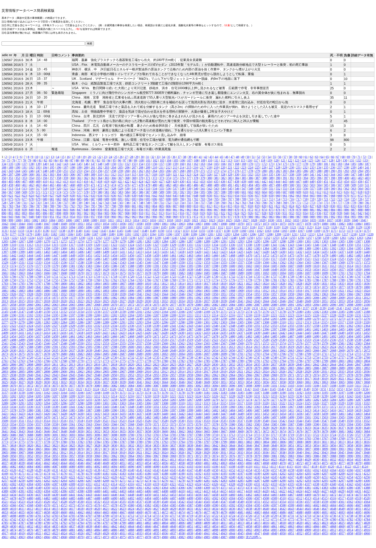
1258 (318, 237)
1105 (164, 227)
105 (175, 160)
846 (72, 209)
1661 (5, 273)
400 (346, 178)
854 (127, 209)
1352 (366, 245)
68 (343, 157)
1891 (89, 290)
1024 (220, 220)
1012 (119, 220)
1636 (165, 269)
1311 (21, 245)
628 (58, 195)
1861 (207, 287)
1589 (139, 266)
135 (10, 164)
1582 (80, 266)
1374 (181, 248)
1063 (181, 223)
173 (271, 164)
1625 (72, 269)
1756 (64, 280)
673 (367, 195)
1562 (282, 262)
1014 (136, 220)
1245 (208, 237)
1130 (367, 227)
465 (52, 185)
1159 (235, 230)
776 (333, 202)
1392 (333, 248)
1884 (30, 290)
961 (120, 216)
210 (154, 167)
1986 (148, 297)
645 (175, 195)
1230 (82, 237)
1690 (249, 273)
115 (243, 160)
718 (305, 199)
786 (31, 206)
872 (250, 209)
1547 (156, 262)
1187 (95, 234)
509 (353, 185)
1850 (114, 287)
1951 (224, 294)
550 (264, 188)
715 (284, 199)
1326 (148, 245)
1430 (282, 252)
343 (326, 174)
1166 (292, 230)
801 (134, 206)
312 (113, 174)
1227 (56, 237)
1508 (198, 259)
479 (148, 185)
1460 (165, 255)
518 (45, 188)
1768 (165, 280)
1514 (249, 259)
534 (154, 188)
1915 (291, 290)
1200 (202, 234)
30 (142, 157)
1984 (131, 297)
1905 (207, 290)
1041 (363, 220)
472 (100, 185)
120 (276, 160)
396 (319, 178)
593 (189, 192)
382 (223, 178)
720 (319, 199)
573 (52, 192)
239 (353, 167)
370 (141, 178)
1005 (60, 220)
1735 (257, 276)
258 (113, 171)
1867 (257, 287)
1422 (215, 252)
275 (230, 171)
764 (250, 202)
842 (45, 209)
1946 (181, 294)
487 (202, 185)
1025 (229, 220)
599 (230, 192)
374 (168, 178)
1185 (79, 234)
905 (106, 213)
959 (106, 216)
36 (173, 157)
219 (216, 167)
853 (120, 209)
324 (195, 174)
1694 (282, 273)
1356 (30, 248)
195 (52, 167)
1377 (207, 248)
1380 (232, 248)
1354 (13, 248)
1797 (38, 283)
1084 (358, 223)
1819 (223, 283)
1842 (47, 287)
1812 (164, 283)
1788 (333, 280)
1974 (47, 297)
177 (298, 164)
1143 (103, 230)
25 (115, 157)
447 (298, 181)
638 (127, 195)
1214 (320, 234)
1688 (232, 273)
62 (311, 157)
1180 (37, 234)
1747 (358, 276)
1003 (44, 220)
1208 (269, 234)
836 (4, 209)
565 (367, 188)
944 (4, 216)
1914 (282, 290)
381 (216, 178)
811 (202, 206)
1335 (223, 245)
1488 (30, 259)
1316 (63, 245)
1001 (27, 220)
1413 (139, 252)
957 (93, 216)
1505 (173, 259)
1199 (194, 234)
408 (31, 181)
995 (353, 216)
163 (202, 164)
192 (31, 167)
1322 (114, 245)
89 (82, 160)
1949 (207, 294)
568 (17, 192)
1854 (148, 287)
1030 (271, 220)
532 (141, 188)
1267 (21, 241)
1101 (131, 227)
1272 (64, 241)
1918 (316, 290)
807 (175, 206)
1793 (5, 283)
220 (223, 167)
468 (72, 185)
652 (223, 195)
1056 (122, 223)
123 (297, 160)
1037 (330, 220)
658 (264, 195)
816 (236, 206)
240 (360, 167)
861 (175, 209)
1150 (161, 230)
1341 (274, 245)
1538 (80, 262)
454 (346, 181)
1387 (291, 248)
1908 (232, 290)
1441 (5, 255)
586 (141, 192)
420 (113, 181)
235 (326, 167)
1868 (266, 287)
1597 (207, 266)
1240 (166, 237)
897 (52, 213)
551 (271, 188)
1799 (55, 283)
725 (353, 199)
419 (106, 181)
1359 (55, 248)
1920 (333, 290)
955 (79, 216)
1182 (54, 234)
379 (202, 178)
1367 (122, 248)
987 (298, 216)
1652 (299, 269)
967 (161, 216)
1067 (215, 223)
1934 (80, 294)
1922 (350, 290)
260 (127, 171)
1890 (80, 290)
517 (38, 188)
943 (367, 213)
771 (298, 202)
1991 (190, 297)
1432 (299, 252)
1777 (240, 280)
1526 (350, 259)
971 (189, 216)
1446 (47, 255)
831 (339, 206)
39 (189, 157)
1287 (190, 241)
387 (257, 178)
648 (195, 195)
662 (291, 195)
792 (72, 206)
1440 (366, 252)
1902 (181, 290)
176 (291, 164)
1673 (106, 273)
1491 (55, 259)
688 (100, 199)
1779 (257, 280)
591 (175, 192)
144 (72, 164)
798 (113, 206)
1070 (240, 223)
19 (84, 157)
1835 (358, 283)
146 (86, 164)
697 (161, 199)
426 (154, 181)
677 (24, 199)
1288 (198, 241)
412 (58, 181)
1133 (21, 230)
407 (24, 181)
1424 (232, 252)
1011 (111, 220)
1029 (262, 220)
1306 (350, 241)
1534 (47, 262)
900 (72, 213)
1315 (55, 245)
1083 (350, 223)
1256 (301, 237)
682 (58, 199)
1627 (89, 269)
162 (195, 164)
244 (17, 171)
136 (17, 164)
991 (326, 216)
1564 (299, 262)
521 (65, 188)
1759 (89, 280)
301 (38, 174)
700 (182, 199)
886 (346, 209)
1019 (178, 220)
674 (4, 199)
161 (189, 164)
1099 (114, 227)
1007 (77, 220)
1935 (89, 294)
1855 (156, 287)
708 (237, 199)
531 (134, 188)
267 (175, 171)
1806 (114, 283)
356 (45, 178)
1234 (115, 237)
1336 (232, 245)
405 (10, 181)
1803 (89, 283)
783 (10, 206)
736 (58, 202)
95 (114, 160)
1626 (80, 269)
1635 (156, 269)
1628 (97, 269)
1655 (325, 269)
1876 (333, 287)
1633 (139, 269)
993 (339, 216)
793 (79, 206)
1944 (165, 294)
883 (326, 209)
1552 (198, 262)
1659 (358, 269)
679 (38, 199)
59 (295, 157)
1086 (5, 227)
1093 (64, 227)
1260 (334, 237)
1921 (341, 290)
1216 (337, 234)
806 (168, 206)
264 (154, 171)
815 (230, 206)
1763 (122, 280)
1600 (232, 266)
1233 (107, 237)
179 (312, 164)
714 (278, 199)
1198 (186, 234)
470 (86, 185)
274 (223, 171)
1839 (21, 287)
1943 (156, 294)
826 (305, 206)
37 (179, 157)
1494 (80, 259)
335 (271, 174)
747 (134, 202)
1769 (173, 280)
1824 (265, 283)
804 (154, 206)
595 (202, 192)
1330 (181, 245)
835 (367, 206)
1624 (64, 269)
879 (298, 209)
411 (52, 181)
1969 (5, 297)
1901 (173, 290)
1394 (350, 248)
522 (72, 188)
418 (99, 181)
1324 (131, 245)
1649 (274, 269)
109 (203, 160)
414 (72, 181)
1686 (215, 273)
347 (353, 174)
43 (210, 157)
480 (154, 185)
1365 (106, 248)
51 (253, 157)
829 (326, 206)
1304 (333, 241)
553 (285, 188)
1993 (207, 297)
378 (195, 178)
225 (257, 167)
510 (360, 185)
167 (230, 164)
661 (285, 195)
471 (93, 185)
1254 (284, 237)
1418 (181, 252)
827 (312, 206)
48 (237, 157)
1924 (366, 290)
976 (223, 216)
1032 (288, 220)
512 (4, 188)
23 (105, 157)
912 (154, 213)
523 (79, 188)
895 (38, 213)
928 (264, 213)
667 (326, 195)
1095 (80, 227)
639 (134, 195)
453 (339, 181)
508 (346, 185)
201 (93, 167)
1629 (106, 269)
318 (154, 174)
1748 (366, 276)
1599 (224, 266)
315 (134, 174)
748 (141, 202)
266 (168, 171)
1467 (224, 255)
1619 (21, 269)
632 (86, 195)
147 (93, 164)
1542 (114, 262)
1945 (173, 294)
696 (154, 199)
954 (72, 216)
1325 (139, 245)
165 (216, 164)
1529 (5, 262)
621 (10, 195)
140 (45, 164)
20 (89, 157)
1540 (97, 262)
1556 (232, 262)
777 (339, 202)
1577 (38, 266)
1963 (325, 294)
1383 (257, 248)
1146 (128, 230)
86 (66, 160)
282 (278, 171)
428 (168, 181)
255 (93, 171)
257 (106, 171)
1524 (333, 259)
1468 (232, 255)
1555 (224, 262)
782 (4, 206)
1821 (240, 283)
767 (271, 202)
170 (250, 164)
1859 (190, 287)
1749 (5, 280)
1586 (114, 266)
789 (52, 206)
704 (209, 199)
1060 (156, 223)
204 (113, 167)
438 (236, 181)
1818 (215, 283)
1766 (148, 280)
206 (127, 167)
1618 (13, 269)
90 (87, 160)
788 (45, 206)
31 (147, 157)
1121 (293, 227)
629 (65, 195)
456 (360, 181)
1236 (132, 237)
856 (141, 209)
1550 (181, 262)
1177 (13, 234)
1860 (198, 287)
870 (237, 209)
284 (291, 171)
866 (209, 209)
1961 (308, 294)
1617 (5, 269)
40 (195, 157)
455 (353, 181)
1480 (333, 255)
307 (79, 174)
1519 (291, 259)
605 (271, 192)
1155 (202, 230)
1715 (89, 276)
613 (326, 192)
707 (230, 199)
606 (278, 192)
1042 (5, 223)
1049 (64, 223)
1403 (55, 252)
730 (17, 202)
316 (140, 174)
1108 (188, 227)
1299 (291, 241)
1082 (341, 223)
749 (148, 202)
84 (56, 160)
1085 (367, 223)
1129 (359, 227)
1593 (173, 266)
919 (202, 213)
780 (360, 202)
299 (24, 174)
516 (31, 188)
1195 (161, 234)
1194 (153, 234)
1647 (257, 269)
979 (243, 216)
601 (243, 192)
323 (188, 174)
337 (284, 174)
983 (271, 216)
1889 (72, 290)
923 (230, 213)
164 (209, 164)
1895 (122, 290)
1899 (156, 290)
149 (106, 164)
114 (236, 160)
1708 (30, 276)
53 (263, 157)
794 (86, 206)
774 (319, 202)
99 (135, 160)
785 (24, 206)
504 (319, 185)
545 (230, 188)
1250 (250, 237)
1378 (215, 248)
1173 (350, 230)
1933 (72, 294)
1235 (124, 237)
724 (346, 199)
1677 (139, 273)
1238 (149, 237)
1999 (257, 297)
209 (148, 167)
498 (278, 185)
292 (346, 171)
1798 (47, 283)
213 (175, 167)
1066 (207, 223)
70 (353, 157)
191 (24, 167)
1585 (106, 266)
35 (168, 157)
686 (86, 199)
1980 (97, 297)
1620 (30, 269)
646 (182, 195)
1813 (173, 283)
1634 (148, 269)
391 (285, 178)
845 (65, 209)
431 (188, 181)
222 (236, 167)
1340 (265, 245)
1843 (55, 287)
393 (298, 178)
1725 (173, 276)
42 (205, 157)
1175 (366, 230)
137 (24, 164)
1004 (52, 220)
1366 (114, 248)
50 (247, 157)
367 (120, 178)
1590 (148, 266)
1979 (89, 297)
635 (106, 195)
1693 (274, 273)
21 (94, 157)
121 (283, 160)
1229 (73, 237)
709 (243, 199)
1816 (198, 283)
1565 (308, 262)
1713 (72, 276)
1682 (181, 273)
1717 (105, 276)
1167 (301, 230)
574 (58, 192)
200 (86, 167)
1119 (277, 227)
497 (271, 185)
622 (17, 195)
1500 (131, 259)
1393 (341, 248)
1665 (38, 273)
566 (4, 192)
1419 (190, 252)
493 (243, 185)
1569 (341, 262)
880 (305, 209)
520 (58, 188)
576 (72, 192)
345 (339, 174)
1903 (190, 290)
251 (65, 171)
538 (182, 188)
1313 (38, 245)
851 (106, 209)
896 (45, 213)
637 (120, 195)
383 (230, 178)
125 (310, 160)
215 (188, 167)
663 (298, 195)
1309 (5, 245)
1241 (174, 237)
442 (264, 181)
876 (278, 209)
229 (284, 167)
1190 (120, 234)
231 (298, 167)
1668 (64, 273)
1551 (190, 262)
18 (78, 157)
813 (216, 206)
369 (134, 178)
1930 (47, 294)
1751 (21, 280)
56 (279, 157)
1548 (165, 262)
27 (126, 157)
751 (161, 202)
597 (216, 192)
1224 (31, 237)
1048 (55, 223)
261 (134, 171)
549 (257, 188)
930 (278, 213)
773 (312, 202)
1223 (23, 237)
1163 (268, 230)
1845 (72, 287)
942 (360, 213)
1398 (13, 252)
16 (68, 157)
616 (346, 192)
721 (326, 199)
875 (271, 209)
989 (312, 216)
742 (100, 202)
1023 (212, 220)
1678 (148, 273)
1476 (299, 255)
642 (154, 195)
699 (175, 199)
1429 (274, 252)
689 (106, 199)
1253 (275, 237)
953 (65, 216)
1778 (249, 280)
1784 (299, 280)
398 (333, 178)
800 (127, 206)
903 (93, 213)
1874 (316, 287)
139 (38, 164)
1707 (21, 276)
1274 (80, 241)
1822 (249, 283)
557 (312, 188)
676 (17, 199)
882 (319, 209)
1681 (173, 273)
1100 (122, 227)
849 (93, 209)
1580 (64, 266)
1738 (282, 276)
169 (243, 164)
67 (337, 157)
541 (202, 188)
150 (113, 164)
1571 (358, 262)
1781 (274, 280)
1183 (62, 234)
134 (4, 164)
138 (31, 164)
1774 (215, 280)
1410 (114, 252)
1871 (291, 287)
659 (271, 195)
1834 (350, 283)
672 (360, 195)
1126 (334, 227)
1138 (62, 230)
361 (79, 178)
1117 (261, 227)
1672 (97, 273)
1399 (21, 252)
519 (52, 188)
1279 (122, 241)
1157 (218, 230)
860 (168, 209)
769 (285, 202)
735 (52, 202)
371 (148, 178)
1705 (5, 276)
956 (86, 216)
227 (271, 167)
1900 (165, 290)
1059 (148, 223)
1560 (266, 262)
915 (175, 213)
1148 (144, 230)
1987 (156, 297)
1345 (308, 245)
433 (202, 181)
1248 (233, 237)
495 (257, 185)
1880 (367, 287)
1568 (333, 262)
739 (79, 202)
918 (195, 213)
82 (45, 160)
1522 (316, 259)
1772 (198, 280)
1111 (212, 227)
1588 (131, 266)
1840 (30, 287)
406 (17, 181)
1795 (21, 283)
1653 (308, 269)
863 (189, 209)
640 (141, 195)
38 (184, 157)
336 (278, 174)
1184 (70, 234)
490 (223, 185)
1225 (40, 237)
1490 (47, 259)
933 (298, 213)
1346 (316, 245)
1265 (5, 241)
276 (237, 171)
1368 (131, 248)
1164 (276, 230)
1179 (29, 234)
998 (4, 220)
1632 (131, 269)
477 (134, 185)
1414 (148, 252)
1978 (80, 297)
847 (79, 209)
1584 (97, 266)
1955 (257, 294)
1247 (225, 237)
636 (113, 195)
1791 (358, 280)
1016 (153, 220)
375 (175, 178)
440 (250, 181)
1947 (190, 294)
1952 (232, 294)
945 (10, 216)
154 (141, 164)
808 (182, 206)
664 (305, 195)
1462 (181, 255)
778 (346, 202)
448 (305, 181)
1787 (325, 280)
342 (319, 174)
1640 (198, 269)
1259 (326, 237)
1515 (257, 259)
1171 (334, 230)
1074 (274, 223)
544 (223, 188)
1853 (139, 287)
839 (24, 209)
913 (161, 213)
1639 (190, 269)
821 (271, 206)
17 (73, 157)
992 (333, 216)
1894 (114, 290)
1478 (316, 255)
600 (237, 192)
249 (52, 171)
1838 (13, 287)
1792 (367, 280)
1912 (265, 290)
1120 (285, 227)
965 (148, 216)
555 (298, 188)
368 (127, 178)
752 (168, 202)
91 (93, 160)
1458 (148, 255)
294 (360, 171)
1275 (89, 241)
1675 (122, 273)
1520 (299, 259)
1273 (72, 241)
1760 (97, 280)
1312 (30, 245)
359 (65, 178)
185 (353, 164)
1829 (308, 283)
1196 (169, 234)
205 (120, 167)
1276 (97, 241)
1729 (206, 276)
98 (130, 160)
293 (353, 171)
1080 (325, 223)
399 (339, 178)
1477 (308, 255)
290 (333, 171)
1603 (257, 266)
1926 (13, 294)
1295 (257, 241)
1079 (316, 223)
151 (120, 164)
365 (106, 178)
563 (353, 188)
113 (229, 160)
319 (161, 174)
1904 (198, 290)
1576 (30, 266)
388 (264, 178)
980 (250, 216)
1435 (324, 252)
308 (86, 174)
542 (209, 188)
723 (339, 199)
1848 (97, 287)
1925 (5, 294)
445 (284, 181)
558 (319, 188)
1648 (266, 269)
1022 (203, 220)
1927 (21, 294)
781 (367, 202)
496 (264, 185)
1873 (308, 287)
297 (10, 174)
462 (31, 185)
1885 (38, 290)
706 (223, 199)
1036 (321, 220)
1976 (64, 297)
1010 (102, 220)
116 (249, 160)
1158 (227, 230)
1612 (333, 266)
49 (242, 157)
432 (195, 181)
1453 (106, 255)
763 (243, 202)
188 (4, 167)
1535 (55, 262)
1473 (274, 255)
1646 (249, 269)
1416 (164, 252)
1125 (326, 227)
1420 (198, 252)
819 (257, 206)
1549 (173, 262)
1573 (5, 266)
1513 (240, 259)
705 (216, 199)
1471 (257, 255)
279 (257, 171)
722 (332, 199)
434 (209, 181)
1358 (47, 248)
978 (237, 216)
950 (45, 216)
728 (4, 202)
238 (346, 167)
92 (98, 160)
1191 (128, 234)
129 (338, 160)
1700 (333, 273)
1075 (282, 223)
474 (113, 185)
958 (100, 216)
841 (38, 209)
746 (127, 202)
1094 (72, 227)
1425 (240, 252)
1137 (54, 230)
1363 (89, 248)
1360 (64, 248)
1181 (46, 234)
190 (17, 167)
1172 (342, 230)
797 (106, 206)
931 (284, 213)
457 (367, 181)
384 (237, 178)
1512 (232, 259)
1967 (358, 294)
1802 (80, 283)
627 (52, 195)
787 (38, 206)
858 (154, 209)
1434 (316, 252)
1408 (97, 252)
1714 (80, 276)
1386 (282, 248)
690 (113, 199)
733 (38, 202)
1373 (173, 248)
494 (250, 185)
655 (243, 195)
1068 (224, 223)
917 (188, 213)
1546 (148, 262)
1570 (350, 262)
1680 (165, 273)
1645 (240, 269)
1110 (205, 227)
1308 (367, 241)
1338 (249, 245)
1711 (55, 276)
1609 (308, 266)
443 (271, 181)
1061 (165, 223)
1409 (106, 252)
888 (360, 209)
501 (298, 185)
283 (285, 171)
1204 (236, 234)
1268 (30, 241)
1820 (232, 283)
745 (120, 202)
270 (195, 171)
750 (154, 202)
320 (168, 174)
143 (65, 164)
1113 (228, 227)
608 (291, 192)
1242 (183, 237)
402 (360, 178)
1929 (38, 294)
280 (264, 171)
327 (216, 174)
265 (161, 171)
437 (230, 181)
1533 (38, 262)
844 (58, 209)
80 (34, 160)
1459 (156, 255)
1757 (72, 280)
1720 (131, 276)
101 (148, 160)
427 (161, 181)
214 (182, 167)
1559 (257, 262)
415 (79, 181)
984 (278, 216)
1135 (37, 230)
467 (65, 185)
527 (106, 188)
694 (141, 199)
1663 (21, 273)
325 (202, 174)
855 (134, 209)
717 (298, 199)
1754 (47, 280)
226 (264, 167)
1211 (295, 234)
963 (134, 216)
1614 (350, 266)
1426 (249, 252)
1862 (215, 287)
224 (250, 167)
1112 (220, 227)
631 (79, 195)
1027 (245, 220)
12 (47, 157)
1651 (291, 269)
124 (303, 160)
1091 (47, 227)
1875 (325, 287)
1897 (139, 290)
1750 (13, 280)
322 (182, 174)
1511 (224, 259)
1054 (106, 223)
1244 (200, 237)
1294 (249, 241)
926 (250, 213)
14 (57, 157)
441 (257, 181)
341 (312, 174)
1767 (156, 280)
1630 (114, 269)
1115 (245, 227)
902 (86, 213)
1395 (358, 248)
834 (360, 206)
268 (182, 171)
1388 (299, 248)
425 (147, 181)
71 (359, 157)
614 (332, 192)
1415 (156, 252)
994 (346, 216)
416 (86, 181)
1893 (106, 290)
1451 (89, 255)
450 (319, 181)
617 (353, 192)
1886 (47, 290)
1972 (30, 297)
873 (257, 209)
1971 (21, 297)
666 (319, 195)
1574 (13, 266)
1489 (38, 259)
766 (264, 202)
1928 (30, 294)
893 (24, 213)
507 (339, 185)
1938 (114, 294)
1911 (257, 290)
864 (195, 209)
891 (10, 213)
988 (305, 216)
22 (99, 157)
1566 (316, 262)
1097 (97, 227)
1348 (333, 245)
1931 (55, 294)
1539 (89, 262)
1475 (291, 255)
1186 (87, 234)
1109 (196, 227)
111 (216, 160)
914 (168, 213)
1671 (89, 273)
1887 (55, 290)
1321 (105, 245)
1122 (301, 227)
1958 (282, 294)
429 (175, 181)
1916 (299, 290)
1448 (64, 255)
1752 (30, 280)
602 (250, 192)
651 (216, 195)
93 (103, 160)
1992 (198, 297)
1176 (5, 234)
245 (24, 171)
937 (326, 213)
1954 (249, 294)
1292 (232, 241)
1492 (64, 259)
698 (168, 199)
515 (24, 188)
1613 (341, 266)
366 (113, 178)
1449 (72, 255)
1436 (333, 252)
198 (72, 167)
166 (223, 164)
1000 (18, 220)
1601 (240, 266)
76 (13, 160)
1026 (237, 220)
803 (148, 206)
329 (230, 174)
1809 (139, 283)
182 (333, 164)
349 (367, 174)
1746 (350, 276)
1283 (156, 241)
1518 (282, 259)
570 (31, 192)
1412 (131, 252)
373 (161, 178)
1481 (341, 255)
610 (305, 192)
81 (40, 160)
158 (168, 164)
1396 (367, 248)
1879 (358, 287)
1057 (131, 223)
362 (86, 178)
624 (31, 195)
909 (134, 213)
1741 (308, 276)
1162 (260, 230)
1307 (358, 241)
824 (291, 206)
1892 (97, 290)
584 (127, 192)
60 (300, 157)
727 (367, 199)
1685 (207, 273)
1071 (249, 223)
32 (152, 157)
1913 (274, 290)
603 (257, 192)
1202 (219, 234)
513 (10, 188)
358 (58, 178)
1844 (64, 287)
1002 (35, 220)
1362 (80, 248)
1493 (72, 259)
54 (269, 157)
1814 (181, 283)
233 (312, 167)
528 (113, 188)
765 (257, 202)
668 (333, 195)
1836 (366, 283)
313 (120, 174)
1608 (299, 266)
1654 (316, 269)
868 (223, 209)
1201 (210, 234)
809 (189, 206)
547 (243, 188)
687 (93, 199)
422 (127, 181)
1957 (274, 294)
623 (24, 195)
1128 (351, 227)
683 (65, 199)
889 (367, 209)
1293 (240, 241)
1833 (341, 283)
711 (257, 199)
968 (168, 216)
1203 (227, 234)
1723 (156, 276)
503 (312, 185)
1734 (249, 276)
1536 (64, 262)
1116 (253, 227)
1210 (286, 234)
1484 (367, 255)
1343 (291, 245)
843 (52, 209)
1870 (282, 287)
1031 (279, 220)
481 (161, 185)
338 (291, 174)
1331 (190, 245)
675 (10, 199)
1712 (63, 276)
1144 (111, 230)
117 (256, 160)
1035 (313, 220)
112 (223, 160)
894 (31, 213)
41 (200, 157)
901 (79, 213)
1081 (333, 223)
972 (195, 216)
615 (339, 192)
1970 (13, 297)
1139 (70, 230)
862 (182, 209)
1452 (97, 255)
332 (250, 174)
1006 (69, 220)
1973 (38, 297)
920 (209, 213)
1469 (240, 255)
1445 (38, 255)
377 (189, 178)
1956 (266, 294)
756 (195, 202)
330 (236, 174)
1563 (291, 262)
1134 (29, 230)
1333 (206, 245)
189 (10, 167)
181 (326, 164)
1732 (232, 276)
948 (31, 216)
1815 (190, 283)
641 (148, 195)
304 (58, 174)
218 (209, 167)
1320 (97, 245)
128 (331, 160)
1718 (114, 276)
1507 (190, 259)
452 (332, 181)
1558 (249, 262)
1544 (131, 262)
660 (278, 195)
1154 (194, 230)
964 (141, 216)
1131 (5, 230)
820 (264, 206)
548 (250, 188)
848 (86, 209)
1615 (358, 266)
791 (65, 206)
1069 (232, 223)
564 (360, 188)
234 (319, 167)
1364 (97, 248)
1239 (158, 237)
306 (72, 174)
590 (168, 192)
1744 (333, 276)
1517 (274, 259)
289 (326, 171)
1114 (237, 227)
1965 (341, 294)
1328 (164, 245)
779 (353, 202)
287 (312, 171)
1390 (316, 248)
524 (86, 188)
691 (120, 199)
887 (353, 209)
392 (291, 178)
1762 (114, 280)
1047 (47, 223)
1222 (14, 237)
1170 (325, 230)
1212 (303, 234)
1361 (72, 248)
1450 (80, 255)
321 (175, 174)
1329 (173, 245)
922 (223, 213)
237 (339, 167)
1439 (358, 252)
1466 (215, 255)
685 (79, 199)
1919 (324, 290)
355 (38, 178)
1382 (249, 248)
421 (120, 181)
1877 (341, 287)
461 (24, 185)
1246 (216, 237)
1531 (21, 262)
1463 (190, 255)
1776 (232, 280)
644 (168, 195)
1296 (266, 241)
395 (312, 178)
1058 (139, 223)
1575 (21, 266)
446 (291, 181)
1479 (325, 255)
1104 (155, 227)
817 (243, 206)
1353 (5, 248)
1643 (224, 269)
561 (339, 188)
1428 (265, 252)
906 (113, 213)
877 (285, 209)
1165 (284, 230)
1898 (148, 290)
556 (305, 188)
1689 (240, 273)
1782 (282, 280)
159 (175, 164)
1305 (341, 241)
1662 (13, 273)
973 (202, 216)
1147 (136, 230)
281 (271, 171)
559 (326, 188)
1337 (240, 245)
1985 (139, 297)
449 (312, 181)
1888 (64, 290)
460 (17, 185)
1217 (345, 234)
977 (230, 216)
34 (163, 157)
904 (100, 213)
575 (65, 192)
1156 (210, 230)
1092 (55, 227)
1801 (72, 283)
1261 (343, 237)
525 (93, 188)
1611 (325, 266)
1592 (165, 266)
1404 (64, 252)
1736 (265, 276)
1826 (282, 283)
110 (210, 160)
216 (195, 167)
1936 (97, 294)
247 (38, 171)
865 (202, 209)
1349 (341, 245)
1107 (180, 227)
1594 (181, 266)
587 (148, 192)
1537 (72, 262)
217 (202, 167)
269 (189, 171)
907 (120, 213)
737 (65, 202)
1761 (106, 280)
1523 (324, 259)
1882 (13, 290)
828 (319, 206)
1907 (224, 290)
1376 (198, 248)
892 (17, 213)
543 (216, 188)
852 (113, 209)
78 (24, 160)
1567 (325, 262)
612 (319, 192)
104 (168, 160)
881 (312, 209)
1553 (207, 262)
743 (106, 202)
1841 (38, 287)
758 (209, 202)
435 (216, 181)
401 (353, 178)
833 (353, 206)
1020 (186, 220)
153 (134, 164)
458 (4, 185)
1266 (13, 241)
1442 (13, 255)
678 (31, 199)
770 (291, 202)
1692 (266, 273)
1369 (139, 248)
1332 (198, 245)
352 (17, 178)
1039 (346, 220)
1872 (299, 287)
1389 (308, 248)
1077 (299, 223)
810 (195, 206)
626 (45, 195)
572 (45, 192)
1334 (215, 245)
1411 (122, 252)
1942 (148, 294)
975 (216, 216)
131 (351, 160)
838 (17, 209)
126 (317, 160)
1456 (131, 255)
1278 (114, 241)
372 (154, 178)
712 (264, 199)
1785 (308, 280)
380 (209, 178)
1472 (266, 255)
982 (264, 216)
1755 (55, 280)
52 (258, 157)
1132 (13, 230)
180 (319, 164)
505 (326, 185)
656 (250, 195)
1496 (97, 259)
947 (24, 216)
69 (348, 157)
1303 (325, 241)
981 (257, 216)
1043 (13, 223)
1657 (341, 269)
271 (202, 171)
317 (147, 174)
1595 (190, 266)
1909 (240, 290)
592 (182, 192)
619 (367, 192)
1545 (139, 262)
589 (161, 192)
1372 (165, 248)
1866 (249, 287)
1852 (131, 287)
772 (305, 202)
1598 (215, 266)
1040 (355, 220)
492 (237, 185)
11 (41, 157)
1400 (30, 252)
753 (175, 202)
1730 (215, 276)
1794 (13, 283)
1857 (173, 287)
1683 (190, 273)
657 (257, 195)
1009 (94, 220)
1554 (215, 262)
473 (106, 185)
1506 (181, 259)
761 (230, 202)
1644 (232, 269)
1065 (198, 223)
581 (106, 192)
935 (312, 213)
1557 (240, 262)
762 (237, 202)
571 (38, 192)
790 (58, 206)
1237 (141, 237)
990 (319, 216)
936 (319, 213)
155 (148, 164)
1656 (333, 269)
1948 (198, 294)
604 (264, 192)
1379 (224, 248)
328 (223, 174)
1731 (223, 276)
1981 (106, 297)
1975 (55, 297)
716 (291, 199)
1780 (266, 280)
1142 (95, 230)
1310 (13, 245)
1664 (30, 273)
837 (10, 209)
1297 (274, 241)
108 (196, 160)
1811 (156, 283)
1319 (89, 245)
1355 (21, 248)
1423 (223, 252)
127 (324, 160)
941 (353, 213)
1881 (5, 290)
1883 (21, 290)
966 (154, 216)
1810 (148, 283)
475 (120, 185)
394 (305, 178)
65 (327, 157)
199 (79, 167)
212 (168, 167)
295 (367, 171)
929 (271, 213)
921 (216, 213)
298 (17, 174)
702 (195, 199)
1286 (181, 241)
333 (257, 174)
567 (10, 192)
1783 (291, 280)
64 (322, 157)
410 (45, 181)
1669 (72, 273)
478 (141, 185)
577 (79, 192)
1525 (341, 259)
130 (345, 160)
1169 (317, 230)
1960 (299, 294)
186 (360, 164)
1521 (308, 259)
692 (127, 199)
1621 (38, 269)
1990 (181, 297)
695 (148, 199)
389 (271, 178)
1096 (89, 227)
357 (52, 178)
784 (17, 206)
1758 (80, 280)
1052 (89, 223)
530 (127, 188)
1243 (191, 237)
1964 (333, 294)
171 (257, 164)
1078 (308, 223)
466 (58, 185)
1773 (207, 280)
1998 (249, 297)
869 (230, 209)
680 (45, 199)
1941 (139, 294)
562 (346, 188)
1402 (47, 252)
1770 (181, 280)
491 (230, 185)
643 (161, 195)
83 (50, 160)
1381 (240, 248)
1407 (89, 252)
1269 (38, 241)
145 (79, 164)
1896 (131, 290)
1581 (72, 266)
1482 (350, 255)
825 (298, 206)
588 (154, 192)
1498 (114, 259)
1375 (190, 248)
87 (71, 160)
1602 (249, 266)
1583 (89, 266)
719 (312, 199)
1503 (156, 259)
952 (58, 216)
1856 (165, 287)
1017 (161, 220)
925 (243, 213)
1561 (274, 262)
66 (332, 157)
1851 (122, 287)
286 (305, 171)
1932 (64, 294)
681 (52, 199)
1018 (170, 220)
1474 (282, 255)
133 (365, 160)
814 (223, 206)
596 (209, 192)
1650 (282, 269)
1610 (316, 266)
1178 (21, 234)
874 (264, 209)
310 (100, 174)
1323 (122, 245)
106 (182, 160)
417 (92, 181)
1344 (299, 245)
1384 (266, 248)
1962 (316, 294)
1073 (266, 223)
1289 (207, 241)
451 (326, 181)
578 (86, 192)
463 (38, 185)
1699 (325, 273)
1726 (181, 276)
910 (141, 213)
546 (237, 188)
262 (141, 171)
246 (31, 171)
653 (230, 195)
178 (305, 164)
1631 (122, 269)
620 (4, 195)
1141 (87, 230)
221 (230, 167)
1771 (190, 280)
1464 (198, 255)
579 (93, 192)
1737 (274, 276)
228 (278, 167)
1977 (72, 297)
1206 (252, 234)
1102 (139, 227)
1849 (106, 287)
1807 (122, 283)
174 (278, 164)
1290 (215, 241)
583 (120, 192)
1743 (324, 276)
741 (93, 202)
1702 (350, 273)
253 (79, 171)
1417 (173, 252)
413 (65, 181)
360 (72, 178)
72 (364, 157)
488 (209, 185)
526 (100, 188)
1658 (350, 269)
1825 (274, 283)
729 (10, 202)
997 (367, 216)
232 (305, 167)
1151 (169, 230)
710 (250, 199)
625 (38, 195)
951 (52, 216)
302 (45, 174)
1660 (367, 269)
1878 (350, 287)
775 (326, 202)
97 (124, 160)
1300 (299, 241)
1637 (173, 269)
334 (264, 174)
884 (333, 209)
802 (141, 206)
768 (278, 202)
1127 (342, 227)
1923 (358, 290)
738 (72, 202)
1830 (316, 283)
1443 (21, 255)
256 (100, 171)
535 (161, 188)
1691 (257, 273)
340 (305, 174)
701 (189, 199)
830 (332, 206)
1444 (30, 255)
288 (319, 171)
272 (209, 171)
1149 (153, 230)
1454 (114, 255)
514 (17, 188)
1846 (80, 287)
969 (175, 216)
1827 (291, 283)
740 (86, 202)
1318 (80, 245)
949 (38, 216)
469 (79, 185)
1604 (266, 266)
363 (93, 178)
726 (360, 199)
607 (285, 192)
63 (316, 157)
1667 (55, 273)
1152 (177, 230)
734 (45, 202)
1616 (366, 266)
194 (45, 167)
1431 (291, 252)
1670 (80, 273)
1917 (308, 290)
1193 (144, 234)
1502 (148, 259)
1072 (257, 223)
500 (291, 185)
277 (243, 171)
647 (189, 195)
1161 (251, 230)
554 (291, 188)
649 (202, 195)
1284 (165, 241)
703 (202, 199)
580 (100, 192)
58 (290, 157)
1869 (274, 287)
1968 (367, 294)
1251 (259, 237)
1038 (338, 220)
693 (134, 199)
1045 (30, 223)
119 (269, 160)
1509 (207, 259)
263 (148, 171)
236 (332, 167)
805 (161, 206)
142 (58, 164)
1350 (350, 245)
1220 (370, 234)
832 (346, 206)
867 (216, 209)
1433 (308, 252)
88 (77, 160)
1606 (282, 266)
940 (346, 213)
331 (243, 174)
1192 (136, 234)
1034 (304, 220)
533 (148, 188)
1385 (274, 248)
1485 (5, 259)
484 (182, 185)
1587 (122, 266)
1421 (206, 252)
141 (52, 164)
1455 (122, 255)
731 (24, 202)
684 (72, 199)
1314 (46, 245)
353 (24, 178)
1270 (47, 241)
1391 (325, 248)
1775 (224, 280)
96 (119, 160)
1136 (46, 230)
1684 (198, 273)
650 (209, 195)
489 (216, 185)
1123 (309, 227)
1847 (89, 287)
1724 (164, 276)
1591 (156, 266)
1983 (122, 297)
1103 (147, 227)
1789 (341, 280)
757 (202, 202)
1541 (106, 262)
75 (8, 160)
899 (65, 213)
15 (62, 157)
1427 (257, 252)
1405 (72, 252)
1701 (341, 273)
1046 (38, 223)
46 (226, 157)
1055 (114, 223)
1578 (47, 266)
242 (4, 171)
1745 (341, 276)
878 (291, 209)
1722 (148, 276)
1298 (282, 241)
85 (61, 160)
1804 (97, 283)
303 (52, 174)
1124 (318, 227)
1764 (131, 280)
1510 (215, 259)
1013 (128, 220)
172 (264, 164)
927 (257, 213)
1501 (139, 259)
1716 (97, 276)
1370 (148, 248)
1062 (173, 223)
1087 (13, 227)
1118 (269, 227)
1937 (106, 294)
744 (113, 202)
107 (189, 160)
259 (120, 171)
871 (243, 209)
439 (243, 181)
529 (120, 188)
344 (332, 174)
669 (339, 195)
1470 (249, 255)
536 (168, 188)
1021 (195, 220)
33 (158, 157)
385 (243, 178)
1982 (114, 297)
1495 (89, 259)
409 (38, 181)
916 (182, 213)
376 (182, 178)
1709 (38, 276)
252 (72, 171)
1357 (38, 248)
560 (333, 188)
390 (278, 178)
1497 (106, 259)
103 (162, 160)
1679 (156, 273)
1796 (30, 283)
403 (367, 178)
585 (134, 192)
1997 (240, 297)
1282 (148, 241)
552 (278, 188)
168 (237, 164)
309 (93, 174)
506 (333, 185)
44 (216, 157)
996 (360, 216)
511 (367, 185)
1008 (86, 220)
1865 (240, 287)
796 (100, 206)
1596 (198, 266)
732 (31, 202)
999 (10, 220)
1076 (291, 223)
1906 (215, 290)
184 (346, 164)
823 (284, 206)
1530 (13, 262)
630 (72, 195)
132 (358, 160)
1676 (131, 273)
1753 (38, 280)
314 (127, 174)
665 (312, 195)
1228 (65, 237)
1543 (122, 262)
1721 (139, 276)
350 (4, 178)
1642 (215, 269)
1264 (368, 237)
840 (31, 209)
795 (93, 206)
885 (339, 209)
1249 (242, 237)
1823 (257, 283)
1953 (240, 294)
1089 (30, 227)
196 (58, 167)
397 (326, 178)
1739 (291, 276)
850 (100, 209)
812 (209, 206)
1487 (21, 259)
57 (285, 157)
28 (131, 157)
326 (209, 174)
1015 (144, 220)
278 (250, 171)
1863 (224, 287)
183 (339, 164)
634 (100, 195)
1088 (21, 227)
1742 (316, 276)
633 (93, 195)
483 (175, 185)
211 (161, 167)
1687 (224, 273)
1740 (299, 276)
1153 (186, 230)
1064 (190, 223)
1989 (173, 297)
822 (278, 206)
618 (360, 192)
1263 (360, 237)
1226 (48, 237)
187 (367, 164)
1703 (358, 273)
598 (223, 192)
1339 (257, 245)
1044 (21, 223)
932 (291, 213)
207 (134, 167)
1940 (131, 294)
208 (141, 167)
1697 (308, 273)
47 (232, 157)
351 (10, 178)
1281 (139, 241)
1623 (55, 269)
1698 (316, 273)
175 (285, 164)
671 (353, 195)
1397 (5, 252)
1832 (333, 283)
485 (189, 185)
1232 (99, 237)
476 (127, 185)
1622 (47, 269)
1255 (292, 237)
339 (298, 174)
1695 (291, 273)
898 (58, 213)
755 (189, 202)
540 (195, 188)
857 (148, 209)
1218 (353, 234)
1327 (156, 245)
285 (298, 171)
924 (236, 213)
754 (182, 202)
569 (24, 192)
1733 (240, 276)
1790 (350, 280)
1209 (278, 234)
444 (278, 181)
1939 (122, 294)
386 (250, 178)
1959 (291, 294)
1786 (316, 280)
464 (45, 185)
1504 (165, 259)
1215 (328, 234)
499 (285, 185)
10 (36, 157)
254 (86, 171)
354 (31, 178)
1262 (351, 237)
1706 (13, 276)
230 (291, 167)
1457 (139, 255)
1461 (173, 255)
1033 (296, 220)
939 (339, 213)
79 (29, 160)
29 (136, 157)
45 (221, 157)
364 (100, 178)
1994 (215, 297)
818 (250, 206)
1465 (207, 255)
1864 (232, 287)
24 (110, 157)
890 (4, 213)
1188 (103, 234)
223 (243, 167)
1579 (55, 266)
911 (148, 213)
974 (209, 216)
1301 (308, 241)
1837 (5, 287)
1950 (215, 294)
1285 (173, 241)
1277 (106, 241)
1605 (274, 266)
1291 (224, 241)
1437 (341, 252)
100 (141, 160)
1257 (309, 237)
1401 (38, 252)
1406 (80, 252)
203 (106, 167)
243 (10, 171)
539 (189, 188)
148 (100, 164)
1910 (249, 290)
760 (223, 202)
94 (108, 160)
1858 (181, 287)
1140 (79, 230)
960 (113, 216)
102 (155, 160)
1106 (172, 227)
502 (305, 185)
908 (127, 213)
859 (161, 209)
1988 (165, 297)
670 (346, 195)
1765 (139, 280)
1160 (243, 230)
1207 (261, 234)
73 (369, 157)
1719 (122, 276)
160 (182, 164)
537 (175, 188)
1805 (106, 283)
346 (346, 174)
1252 (267, 237)
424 (140, 181)
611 (312, 192)
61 (306, 157)
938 (332, 213)
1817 (206, 283)
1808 (131, 283)
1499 (122, 259)
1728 (198, 276)
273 (216, 171)
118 (263, 160)
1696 (299, 273)
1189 (111, 234)
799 (120, 206)
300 (31, 174)
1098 (106, 227)
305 (65, 174)
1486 (13, 259)
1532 (30, 262)
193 (38, 167)
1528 (366, 259)
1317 (72, 245)
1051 (80, 223)
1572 (367, 262)
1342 (282, 245)
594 (195, 192)
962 (127, 216)
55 (274, 157)
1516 (265, 259)
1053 (97, 223)
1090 (38, 227)
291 (339, 171)
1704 (367, 273)
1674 (114, 273)
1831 (324, 283)
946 (17, 216)
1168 (309, 230)
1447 (55, 255)
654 (237, 195)
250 (58, 171)
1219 (362, 234)
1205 (244, 234)
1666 (47, 273)
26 (121, 157)
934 (305, 213)
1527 (358, 259)
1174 (358, 230)
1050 (72, 223)
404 (4, 181)
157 (161, 164)
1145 (120, 230)
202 (100, 167)
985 (285, 216)
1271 (55, 241)
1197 (177, 234)
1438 (350, 252)
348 (360, 174)
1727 (190, 276)
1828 (299, 283)
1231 (90, 237)
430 (182, 181)
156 (154, 164)
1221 (6, 237)
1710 (47, 276)
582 (113, 192)
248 (45, 171)
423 (134, 181)
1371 (156, 248)
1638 (181, 269)
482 (168, 185)
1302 (316, 241)
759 (216, 202)
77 (19, 160)
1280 (131, 241)
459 (10, 185)
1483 (358, 255)
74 (3, 160)
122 (290, 160)
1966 (350, 294)
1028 (254, 220)
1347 (324, 245)
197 (65, 167)
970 (182, 216)
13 (52, 157)
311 (106, 174)
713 (271, 199)
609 (298, 192)
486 (195, 185)
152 (127, 164)
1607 (291, 266)
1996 (232, 297)
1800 (64, 283)
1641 (207, 269)
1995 (224, 297)
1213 (311, 234)
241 (367, 167)
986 (291, 216)
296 (4, 174)
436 (223, 181)
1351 (358, 245)
